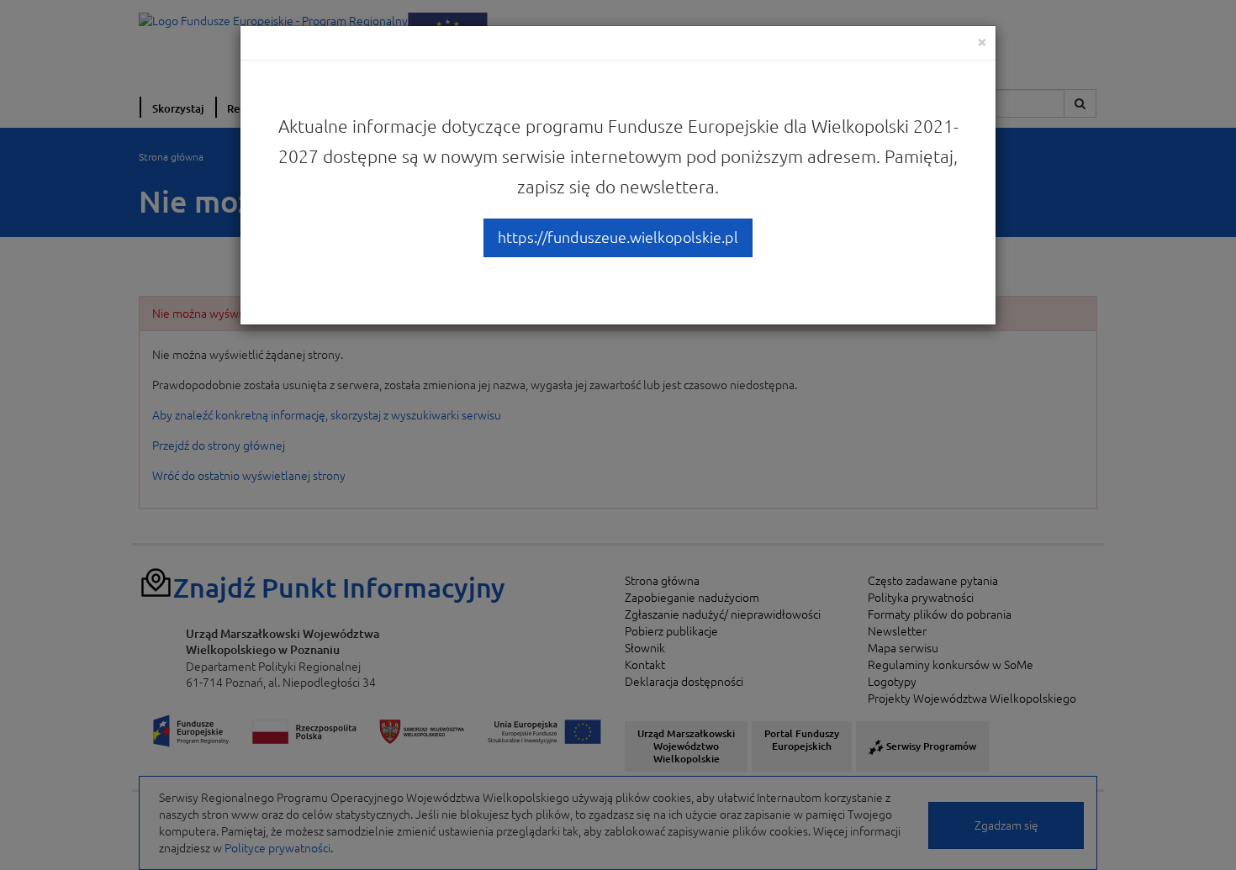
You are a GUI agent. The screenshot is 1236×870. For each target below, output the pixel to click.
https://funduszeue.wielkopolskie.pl (618, 237)
